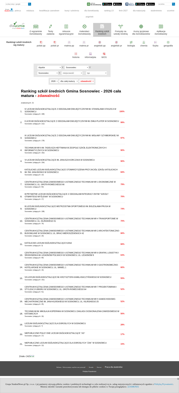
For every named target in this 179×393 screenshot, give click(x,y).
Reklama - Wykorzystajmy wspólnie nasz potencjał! (71, 367)
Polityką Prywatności (163, 384)
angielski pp (100, 45)
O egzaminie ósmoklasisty (35, 32)
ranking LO (109, 11)
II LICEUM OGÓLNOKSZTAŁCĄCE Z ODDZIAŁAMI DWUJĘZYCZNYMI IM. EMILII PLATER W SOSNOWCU (72, 121)
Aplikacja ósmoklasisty (161, 32)
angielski (89, 17)
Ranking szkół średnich (102, 32)
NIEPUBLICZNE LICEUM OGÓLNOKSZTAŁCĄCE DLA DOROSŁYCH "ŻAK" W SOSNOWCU (66, 343)
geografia (168, 45)
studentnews (156, 11)
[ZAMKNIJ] (133, 386)
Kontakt (91, 367)
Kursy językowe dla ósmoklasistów (141, 32)
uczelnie (170, 11)
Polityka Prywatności (89, 371)
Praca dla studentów (113, 367)
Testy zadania (50, 32)
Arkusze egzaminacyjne (66, 32)
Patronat (99, 367)
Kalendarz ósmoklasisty (84, 32)
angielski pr (116, 45)
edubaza (30, 11)
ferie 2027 (123, 11)
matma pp (69, 45)
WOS (104, 57)
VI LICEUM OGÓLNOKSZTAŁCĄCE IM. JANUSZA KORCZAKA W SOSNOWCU (60, 160)
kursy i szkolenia (72, 11)
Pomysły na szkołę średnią (121, 32)
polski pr (55, 45)
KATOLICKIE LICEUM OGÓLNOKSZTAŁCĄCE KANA (48, 243)
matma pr (84, 45)
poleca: (17, 11)
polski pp (41, 45)
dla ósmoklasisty (91, 11)
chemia (143, 45)
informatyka (90, 57)
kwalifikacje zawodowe (49, 11)
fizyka (155, 45)
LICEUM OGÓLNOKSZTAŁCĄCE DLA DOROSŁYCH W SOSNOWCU (55, 323)
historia (75, 57)
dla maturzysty (139, 11)
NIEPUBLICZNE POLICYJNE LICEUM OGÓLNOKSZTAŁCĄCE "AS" (55, 333)
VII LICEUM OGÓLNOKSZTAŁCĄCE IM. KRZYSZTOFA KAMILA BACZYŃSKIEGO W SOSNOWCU (68, 277)
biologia (131, 45)
